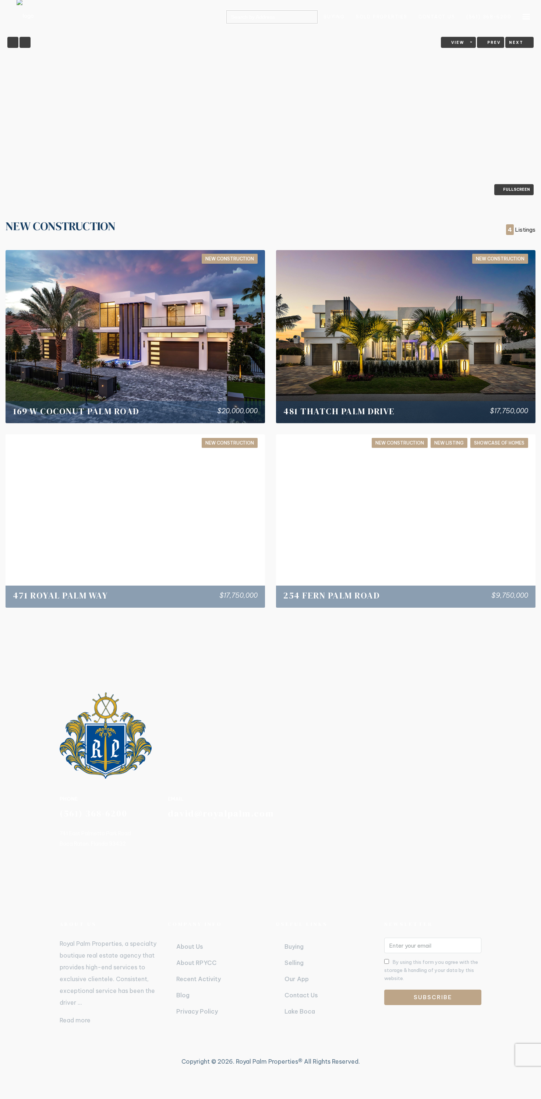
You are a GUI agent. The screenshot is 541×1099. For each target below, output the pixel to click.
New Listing (449, 443)
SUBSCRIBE (433, 997)
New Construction (229, 258)
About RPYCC (196, 962)
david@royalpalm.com (221, 813)
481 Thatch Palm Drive (339, 411)
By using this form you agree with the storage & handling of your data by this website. (431, 970)
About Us (189, 946)
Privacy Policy (197, 1011)
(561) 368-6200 (489, 17)
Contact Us (301, 995)
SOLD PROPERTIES (381, 17)
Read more (75, 1020)
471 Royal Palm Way (60, 595)
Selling (294, 962)
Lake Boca (299, 1011)
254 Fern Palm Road (331, 595)
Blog (183, 995)
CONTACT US (436, 17)
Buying (294, 946)
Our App (296, 979)
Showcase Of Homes (499, 443)
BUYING (334, 17)
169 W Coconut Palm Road (76, 411)
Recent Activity (198, 979)
